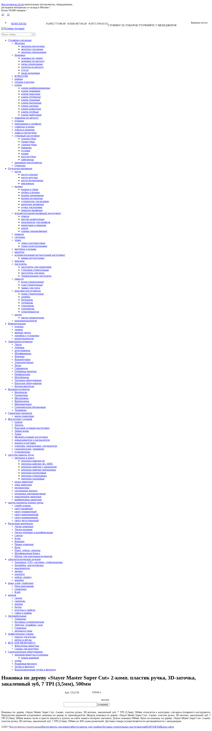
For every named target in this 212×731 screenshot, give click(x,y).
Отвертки (20, 165)
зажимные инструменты (28, 162)
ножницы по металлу (27, 117)
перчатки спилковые (33, 478)
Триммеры (20, 410)
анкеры (19, 604)
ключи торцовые (30, 99)
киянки (19, 79)
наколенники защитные (28, 496)
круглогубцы (28, 156)
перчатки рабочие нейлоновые (38, 469)
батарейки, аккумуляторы (29, 565)
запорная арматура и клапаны (31, 654)
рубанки (19, 120)
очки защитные (23, 484)
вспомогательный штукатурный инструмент (40, 255)
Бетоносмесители (24, 386)
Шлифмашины (23, 353)
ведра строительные (32, 281)
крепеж (12, 595)
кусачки (25, 150)
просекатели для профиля (35, 222)
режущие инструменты (28, 290)
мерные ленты (23, 332)
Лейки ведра (22, 431)
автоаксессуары (23, 630)
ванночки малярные (32, 204)
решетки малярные (32, 210)
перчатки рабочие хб (33, 460)
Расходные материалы (20, 523)
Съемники (20, 627)
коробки (19, 580)
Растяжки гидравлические (29, 621)
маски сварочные (24, 416)
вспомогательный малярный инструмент (38, 213)
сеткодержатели (30, 311)
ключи (18, 85)
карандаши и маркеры (33, 225)
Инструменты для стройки (87, 726)
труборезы (27, 302)
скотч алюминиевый (26, 517)
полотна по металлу (32, 67)
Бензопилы (21, 392)
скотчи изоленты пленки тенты (25, 502)
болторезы (27, 299)
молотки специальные (33, 52)
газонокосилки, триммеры (29, 448)
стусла (24, 70)
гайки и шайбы (23, 613)
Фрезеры (20, 356)
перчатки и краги (24, 457)
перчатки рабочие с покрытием (39, 466)
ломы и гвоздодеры (26, 132)
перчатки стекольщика (34, 475)
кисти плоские (29, 174)
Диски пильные (23, 529)
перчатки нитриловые (33, 472)
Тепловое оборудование (28, 380)
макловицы (27, 183)
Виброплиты (22, 401)
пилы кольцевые (30, 73)
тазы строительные (32, 284)
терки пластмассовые (33, 243)
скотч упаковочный (26, 511)
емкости (19, 278)
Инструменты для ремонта (56, 726)
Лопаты (19, 425)
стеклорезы (27, 305)
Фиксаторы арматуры (27, 645)
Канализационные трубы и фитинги (35, 669)
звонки (19, 571)
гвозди (18, 598)
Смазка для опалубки (27, 648)
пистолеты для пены (32, 272)
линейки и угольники (27, 335)
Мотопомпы (21, 398)
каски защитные (24, 481)
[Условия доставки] (13, 28)
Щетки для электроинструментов (33, 556)
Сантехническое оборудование (25, 651)
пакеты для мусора (25, 636)
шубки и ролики (30, 192)
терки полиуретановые (34, 246)
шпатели (19, 252)
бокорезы (26, 147)
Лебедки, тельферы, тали (29, 624)
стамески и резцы (24, 126)
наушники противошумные (30, 493)
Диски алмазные (24, 526)
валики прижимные (32, 195)
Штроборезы (22, 377)
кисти (18, 171)
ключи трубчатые (31, 96)
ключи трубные (30, 111)
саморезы (20, 601)
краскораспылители (26, 320)
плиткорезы (27, 308)
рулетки (19, 326)
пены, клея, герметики (20, 583)
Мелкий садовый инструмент (31, 437)
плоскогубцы (28, 138)
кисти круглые (29, 177)
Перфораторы (22, 374)
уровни (19, 329)
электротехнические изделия (24, 559)
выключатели (22, 568)
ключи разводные (31, 108)
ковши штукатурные (32, 258)
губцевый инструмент (27, 135)
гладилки (20, 237)
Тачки (18, 434)
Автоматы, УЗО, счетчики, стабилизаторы (39, 562)
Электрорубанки (24, 362)
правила (19, 234)
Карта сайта (167, 726)
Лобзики (19, 347)
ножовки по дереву (32, 58)
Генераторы (21, 395)
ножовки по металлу (33, 61)
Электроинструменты (20, 341)
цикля (24, 228)
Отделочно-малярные (20, 168)
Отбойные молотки (26, 371)
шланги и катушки (25, 442)
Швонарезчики (23, 404)
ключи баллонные (31, 102)
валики (19, 186)
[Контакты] (8, 15)
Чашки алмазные (24, 544)
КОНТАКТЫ (18, 23)
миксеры (20, 261)
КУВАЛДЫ (21, 76)
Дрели (18, 344)
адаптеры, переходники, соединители (36, 445)
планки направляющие (34, 231)
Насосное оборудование (28, 383)
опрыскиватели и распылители (32, 440)
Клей (17, 592)
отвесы (25, 216)
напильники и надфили (28, 123)
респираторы (22, 487)
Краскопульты (22, 359)
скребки (25, 296)
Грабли (19, 422)
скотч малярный (24, 508)
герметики (20, 589)
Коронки (20, 541)
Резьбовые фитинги (26, 663)
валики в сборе (29, 189)
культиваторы (22, 451)
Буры (18, 538)
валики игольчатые (32, 198)
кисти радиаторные (32, 180)
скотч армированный (26, 514)
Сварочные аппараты (20, 413)
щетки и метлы (23, 639)
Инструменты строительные (25, 726)
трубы (18, 660)
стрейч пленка (23, 505)
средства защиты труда (21, 454)
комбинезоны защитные (28, 499)
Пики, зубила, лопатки (27, 550)
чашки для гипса (30, 287)
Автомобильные (17, 615)
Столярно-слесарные (19, 40)
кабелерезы (27, 159)
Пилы (18, 365)
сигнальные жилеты (26, 490)
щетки (18, 314)
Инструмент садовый (20, 419)
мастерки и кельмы (25, 249)
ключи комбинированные (35, 88)
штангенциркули (24, 338)
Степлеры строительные (35, 269)
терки (18, 240)
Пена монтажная (24, 586)
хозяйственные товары (21, 633)
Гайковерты (21, 368)
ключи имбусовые (31, 114)
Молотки (20, 43)
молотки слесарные (32, 49)
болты (18, 607)
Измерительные (17, 323)
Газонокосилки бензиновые (30, 407)
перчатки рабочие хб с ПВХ (37, 463)
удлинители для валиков (35, 201)
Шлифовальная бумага (27, 553)
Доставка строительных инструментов (123, 726)
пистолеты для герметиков (36, 266)
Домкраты (20, 618)
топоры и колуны (24, 82)
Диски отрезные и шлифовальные (34, 532)
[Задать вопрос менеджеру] (3, 15)
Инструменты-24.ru (12, 4)
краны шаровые (30, 657)
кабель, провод (23, 577)
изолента (20, 574)
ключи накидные (30, 93)
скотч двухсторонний (27, 520)
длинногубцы (29, 144)
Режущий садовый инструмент (32, 428)
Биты (18, 547)
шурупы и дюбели (25, 610)
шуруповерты (22, 350)
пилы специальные (32, 64)
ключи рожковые (30, 90)
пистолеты (21, 264)
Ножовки (20, 55)
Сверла (19, 535)
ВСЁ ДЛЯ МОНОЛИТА (21, 642)
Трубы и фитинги (25, 666)
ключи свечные (30, 105)
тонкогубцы (28, 141)
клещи (24, 153)
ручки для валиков (31, 207)
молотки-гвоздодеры (33, 46)
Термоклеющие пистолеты (36, 275)
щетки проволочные (32, 317)
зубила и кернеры (25, 129)
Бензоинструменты (19, 389)
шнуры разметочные (32, 219)
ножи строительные (32, 293)
